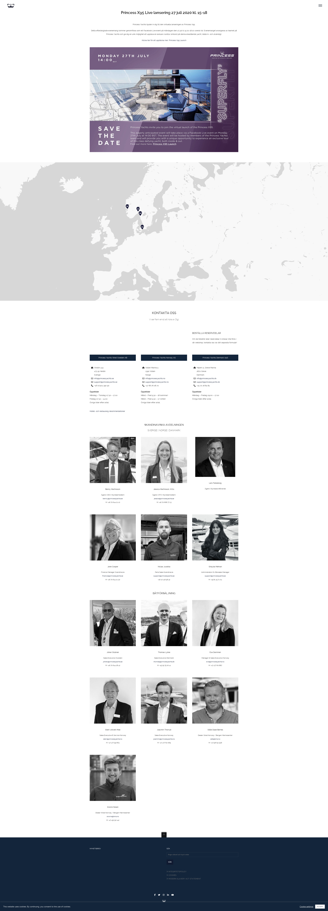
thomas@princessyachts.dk (164, 662)
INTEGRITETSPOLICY (177, 872)
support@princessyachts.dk (208, 382)
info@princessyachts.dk (206, 378)
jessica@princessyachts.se (164, 499)
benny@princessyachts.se (113, 499)
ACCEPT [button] (320, 907)
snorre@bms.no (113, 816)
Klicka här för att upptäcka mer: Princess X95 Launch (164, 40)
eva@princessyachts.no (215, 662)
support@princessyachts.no (157, 382)
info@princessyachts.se (104, 378)
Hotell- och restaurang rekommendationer (107, 411)
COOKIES (172, 875)
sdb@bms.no (215, 739)
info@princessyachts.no (155, 378)
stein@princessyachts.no (112, 739)
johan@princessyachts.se (112, 662)
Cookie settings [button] (306, 906)
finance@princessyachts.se (112, 576)
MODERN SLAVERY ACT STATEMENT (184, 879)
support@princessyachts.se (105, 382)
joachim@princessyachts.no (164, 739)
